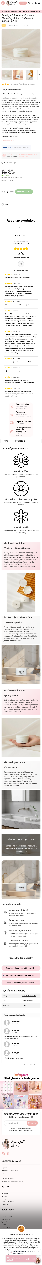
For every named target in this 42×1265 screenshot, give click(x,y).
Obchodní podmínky (8, 1178)
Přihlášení (4, 1196)
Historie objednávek (8, 1201)
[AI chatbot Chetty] (37, 1260)
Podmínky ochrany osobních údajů (12, 1181)
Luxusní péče (6, 1227)
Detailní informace (7, 141)
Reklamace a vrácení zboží (10, 1170)
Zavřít (22, 203)
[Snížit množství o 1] (3, 192)
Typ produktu (6, 1219)
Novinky (4, 1224)
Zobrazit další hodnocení (31, 1065)
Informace (25, 1242)
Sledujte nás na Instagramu (21, 1078)
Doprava (4, 1168)
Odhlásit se (5, 1204)
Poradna (23, 3)
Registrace (5, 1193)
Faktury (4, 1199)
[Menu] (3, 3)
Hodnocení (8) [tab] (20, 441)
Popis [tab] (6, 441)
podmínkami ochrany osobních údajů (21, 1130)
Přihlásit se (32, 1123)
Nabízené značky (7, 1216)
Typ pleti (4, 1222)
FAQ (3, 1173)
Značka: (18, 26)
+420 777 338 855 (10, 11)
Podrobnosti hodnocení (27, 84)
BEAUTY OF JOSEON (29, 996)
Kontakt (4, 1176)
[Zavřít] (38, 1251)
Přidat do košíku (23, 192)
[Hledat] (32, 3)
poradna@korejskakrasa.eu (31, 11)
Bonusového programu (21, 147)
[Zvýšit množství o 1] (11, 192)
